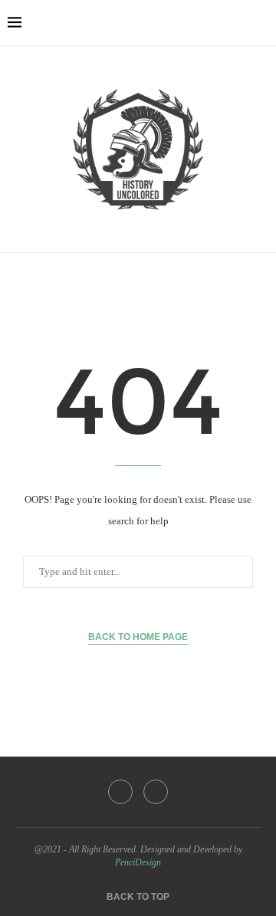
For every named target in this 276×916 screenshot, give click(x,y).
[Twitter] (155, 792)
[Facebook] (120, 792)
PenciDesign (138, 862)
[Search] (260, 23)
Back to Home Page (138, 637)
